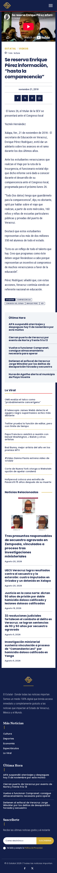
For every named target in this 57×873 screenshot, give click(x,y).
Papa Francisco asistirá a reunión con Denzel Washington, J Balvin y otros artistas (26, 437)
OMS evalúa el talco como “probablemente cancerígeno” (23, 401)
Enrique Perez (32, 303)
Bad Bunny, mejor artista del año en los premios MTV (27, 449)
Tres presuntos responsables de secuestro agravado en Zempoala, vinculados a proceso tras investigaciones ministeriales (28, 546)
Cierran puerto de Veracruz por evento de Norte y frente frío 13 (29, 339)
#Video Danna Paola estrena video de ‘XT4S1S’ (27, 459)
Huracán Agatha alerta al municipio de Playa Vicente (32, 376)
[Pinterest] (32, 98)
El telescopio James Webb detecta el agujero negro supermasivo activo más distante (28, 413)
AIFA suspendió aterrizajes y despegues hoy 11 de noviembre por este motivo (31, 327)
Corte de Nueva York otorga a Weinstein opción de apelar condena (28, 470)
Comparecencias (24, 300)
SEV (42, 303)
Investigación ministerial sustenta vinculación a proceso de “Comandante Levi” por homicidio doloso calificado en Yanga (27, 649)
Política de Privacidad (33, 848)
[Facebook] (17, 98)
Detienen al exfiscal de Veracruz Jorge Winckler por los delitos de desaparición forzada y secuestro (30, 363)
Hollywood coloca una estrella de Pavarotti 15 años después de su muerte (28, 481)
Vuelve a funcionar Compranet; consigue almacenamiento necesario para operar (29, 350)
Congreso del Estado (15, 303)
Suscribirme (45, 840)
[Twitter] (25, 98)
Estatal (10, 48)
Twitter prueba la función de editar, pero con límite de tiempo (28, 425)
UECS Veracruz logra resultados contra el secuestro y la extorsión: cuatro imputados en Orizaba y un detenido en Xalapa (28, 575)
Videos (23, 48)
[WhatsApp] (39, 98)
